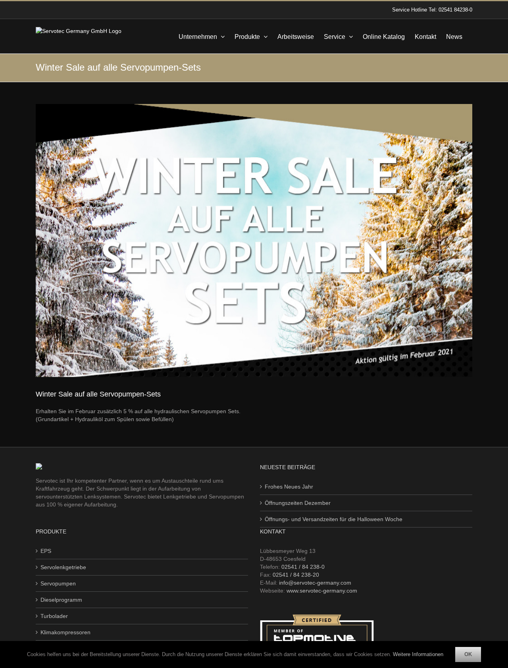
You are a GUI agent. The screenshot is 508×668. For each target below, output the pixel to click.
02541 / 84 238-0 (303, 567)
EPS (45, 551)
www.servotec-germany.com (322, 590)
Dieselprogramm (61, 600)
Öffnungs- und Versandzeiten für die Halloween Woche (333, 519)
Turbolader (54, 616)
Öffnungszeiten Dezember (298, 503)
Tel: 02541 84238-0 (450, 10)
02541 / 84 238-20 (296, 575)
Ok (468, 654)
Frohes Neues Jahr (289, 486)
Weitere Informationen (418, 654)
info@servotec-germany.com (315, 582)
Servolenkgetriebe (63, 567)
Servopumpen (58, 583)
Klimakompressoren (65, 632)
